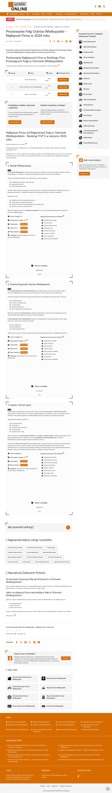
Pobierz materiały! (47, 122)
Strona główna (9, 26)
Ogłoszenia (36, 14)
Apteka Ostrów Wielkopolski (41, 722)
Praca (43, 14)
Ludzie (92, 14)
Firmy (28, 14)
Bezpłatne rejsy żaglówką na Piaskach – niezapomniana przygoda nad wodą (81, 750)
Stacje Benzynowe (89, 41)
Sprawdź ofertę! (15, 122)
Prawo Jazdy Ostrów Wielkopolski (24, 706)
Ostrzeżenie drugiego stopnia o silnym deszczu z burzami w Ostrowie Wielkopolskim (80, 756)
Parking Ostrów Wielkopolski (56, 678)
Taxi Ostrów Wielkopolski (55, 706)
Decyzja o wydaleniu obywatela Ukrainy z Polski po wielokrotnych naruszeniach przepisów (27, 746)
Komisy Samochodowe (90, 120)
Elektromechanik (89, 126)
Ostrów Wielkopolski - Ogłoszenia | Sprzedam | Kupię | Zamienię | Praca (58, 19)
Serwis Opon (87, 94)
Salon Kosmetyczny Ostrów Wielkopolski (91, 725)
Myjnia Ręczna (88, 105)
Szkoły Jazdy (87, 84)
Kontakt (44, 777)
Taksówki (86, 78)
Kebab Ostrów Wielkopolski (91, 729)
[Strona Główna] (7, 14)
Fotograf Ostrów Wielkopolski (42, 724)
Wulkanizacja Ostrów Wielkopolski (18, 729)
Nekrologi (59, 14)
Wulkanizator (87, 137)
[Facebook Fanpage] (95, 6)
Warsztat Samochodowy (91, 73)
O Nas (48, 786)
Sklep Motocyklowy (90, 47)
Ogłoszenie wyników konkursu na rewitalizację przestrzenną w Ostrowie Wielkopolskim (81, 746)
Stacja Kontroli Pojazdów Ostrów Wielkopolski (42, 730)
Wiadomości (14, 14)
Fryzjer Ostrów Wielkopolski (66, 724)
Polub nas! (66, 658)
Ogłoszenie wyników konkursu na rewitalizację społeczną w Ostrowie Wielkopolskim (28, 751)
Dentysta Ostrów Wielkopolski (17, 722)
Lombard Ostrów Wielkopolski (67, 722)
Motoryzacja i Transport (26, 26)
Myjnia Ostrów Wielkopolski (56, 688)
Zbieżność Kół (88, 62)
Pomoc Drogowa (88, 57)
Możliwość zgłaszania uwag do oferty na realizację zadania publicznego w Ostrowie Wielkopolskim (29, 756)
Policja (22, 14)
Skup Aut (86, 89)
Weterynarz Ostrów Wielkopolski (17, 724)
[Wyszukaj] (104, 6)
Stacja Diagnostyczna (90, 143)
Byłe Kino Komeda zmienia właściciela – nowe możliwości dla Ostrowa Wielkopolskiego (28, 760)
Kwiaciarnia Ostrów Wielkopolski (92, 722)
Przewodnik (84, 14)
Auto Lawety (87, 115)
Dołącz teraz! (84, 173)
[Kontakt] (99, 6)
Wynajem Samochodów (91, 68)
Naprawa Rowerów (89, 99)
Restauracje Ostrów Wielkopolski (67, 729)
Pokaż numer (24, 231)
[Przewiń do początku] (108, 789)
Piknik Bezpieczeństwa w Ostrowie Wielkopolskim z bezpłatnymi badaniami (82, 759)
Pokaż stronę (24, 227)
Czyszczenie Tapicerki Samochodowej (90, 132)
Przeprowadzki (88, 52)
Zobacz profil (24, 224)
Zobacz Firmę (63, 79)
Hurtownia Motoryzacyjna (92, 110)
